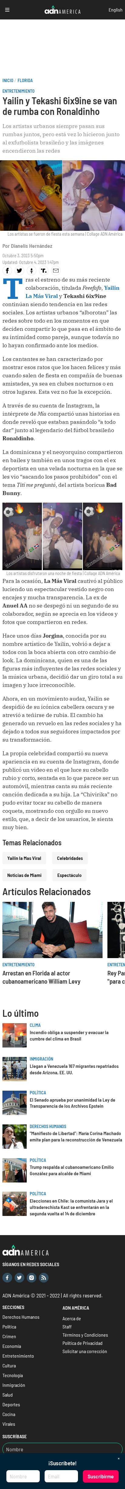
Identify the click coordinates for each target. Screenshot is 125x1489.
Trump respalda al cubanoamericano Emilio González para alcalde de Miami (72, 1170)
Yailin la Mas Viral (24, 858)
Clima (35, 1025)
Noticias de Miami (24, 875)
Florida (25, 80)
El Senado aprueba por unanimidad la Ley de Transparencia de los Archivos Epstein (72, 1103)
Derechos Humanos (48, 1126)
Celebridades (70, 858)
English (116, 9)
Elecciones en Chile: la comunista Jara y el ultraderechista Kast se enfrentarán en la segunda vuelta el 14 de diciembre (71, 1207)
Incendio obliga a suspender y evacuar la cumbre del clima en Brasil (69, 1035)
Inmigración (41, 1058)
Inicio (7, 80)
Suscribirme (101, 1476)
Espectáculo (69, 875)
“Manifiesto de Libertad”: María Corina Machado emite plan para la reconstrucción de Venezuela (76, 1136)
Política (38, 1092)
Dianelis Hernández (31, 245)
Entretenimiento (18, 91)
